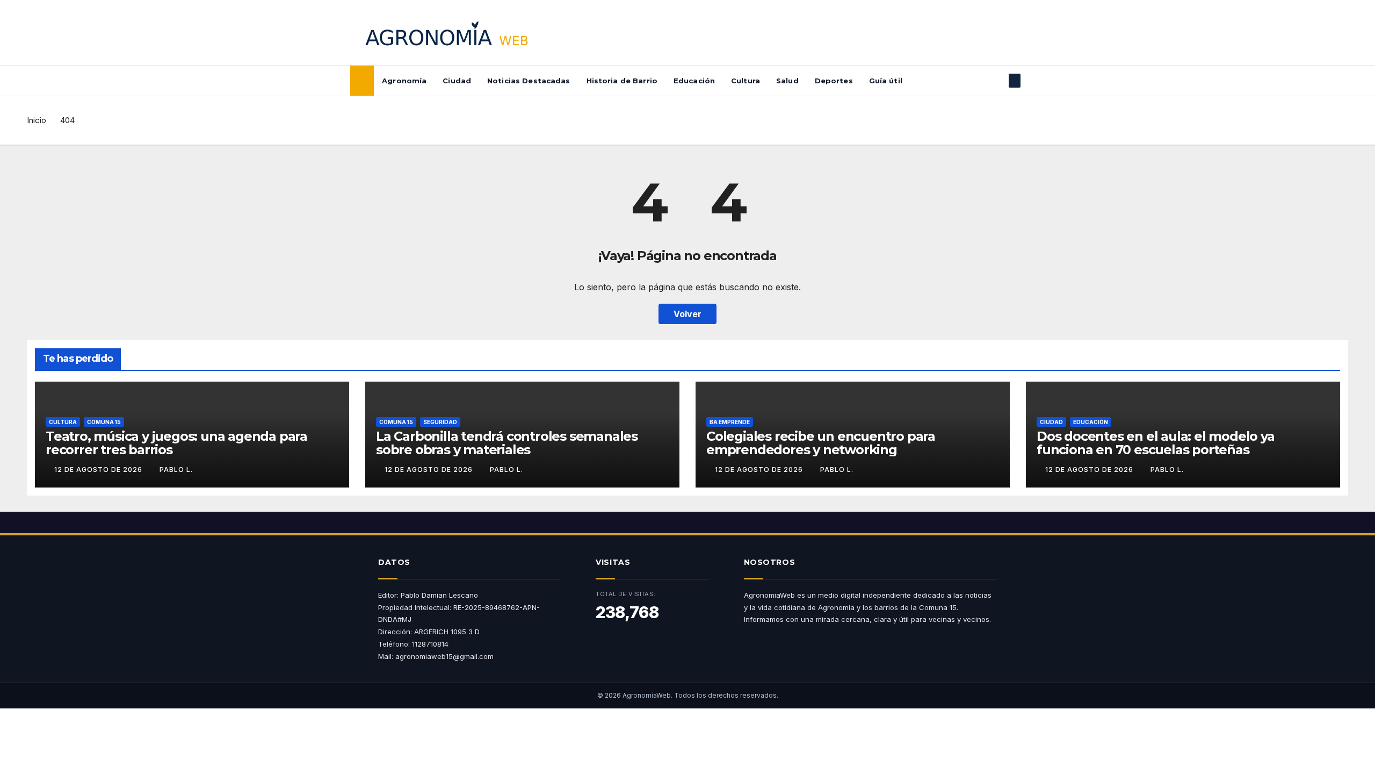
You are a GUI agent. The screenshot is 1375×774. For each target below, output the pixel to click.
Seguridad (440, 422)
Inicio (36, 120)
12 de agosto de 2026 (99, 469)
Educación (694, 80)
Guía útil (885, 80)
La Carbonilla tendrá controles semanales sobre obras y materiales (507, 442)
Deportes (834, 80)
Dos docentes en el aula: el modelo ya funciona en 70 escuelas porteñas (1156, 442)
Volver (687, 314)
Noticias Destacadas (528, 80)
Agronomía (404, 80)
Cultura (745, 80)
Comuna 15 (104, 422)
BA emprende (730, 422)
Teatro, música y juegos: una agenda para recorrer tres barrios (176, 442)
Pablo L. (176, 469)
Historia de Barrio (622, 80)
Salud (787, 80)
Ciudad (457, 80)
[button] (997, 80)
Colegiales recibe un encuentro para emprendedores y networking (820, 442)
